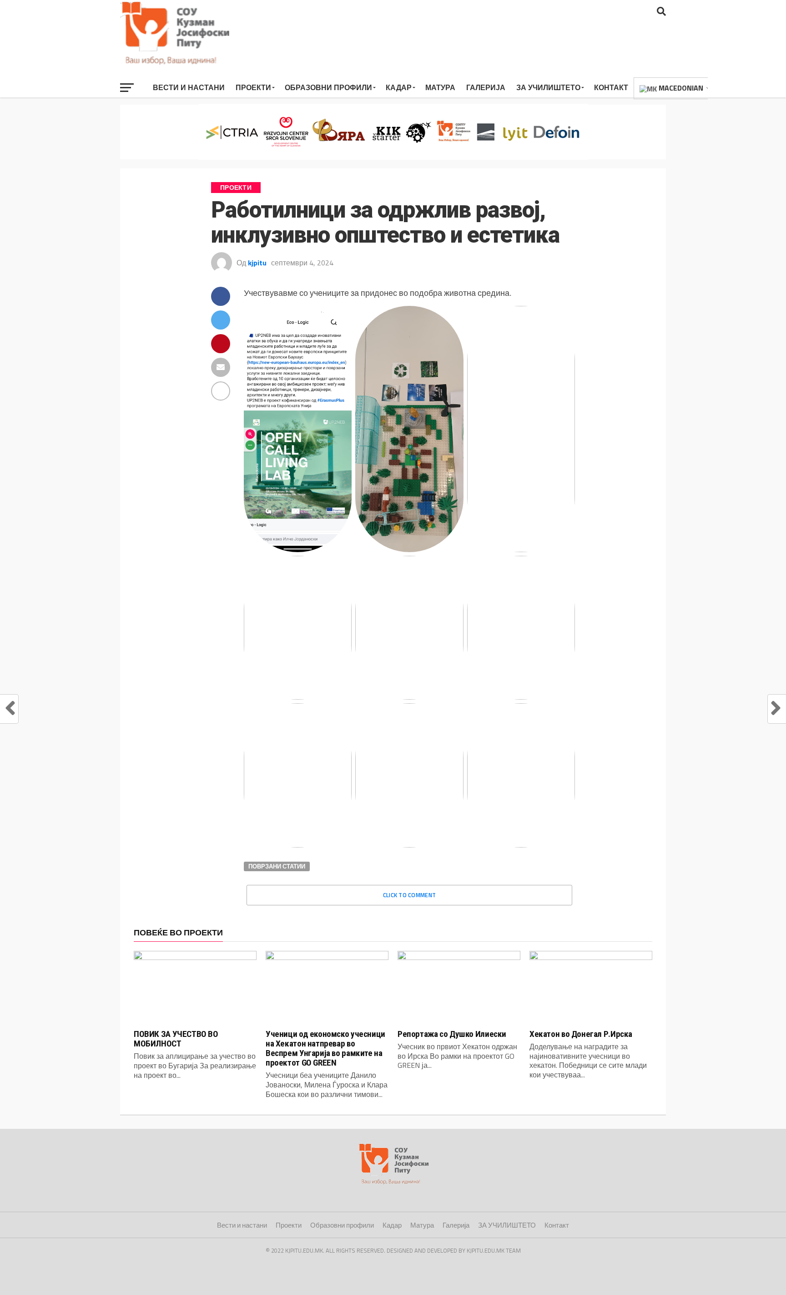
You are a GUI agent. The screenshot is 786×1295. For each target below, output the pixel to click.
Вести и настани (189, 87)
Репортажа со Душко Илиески (452, 1034)
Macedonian (680, 87)
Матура (440, 87)
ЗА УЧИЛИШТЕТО (548, 87)
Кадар (399, 87)
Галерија (485, 87)
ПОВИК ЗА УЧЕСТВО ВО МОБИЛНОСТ (176, 1039)
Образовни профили (328, 87)
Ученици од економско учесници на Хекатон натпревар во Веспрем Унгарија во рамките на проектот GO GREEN (325, 1048)
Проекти (253, 87)
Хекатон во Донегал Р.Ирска (580, 1034)
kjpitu (257, 262)
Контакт (611, 87)
